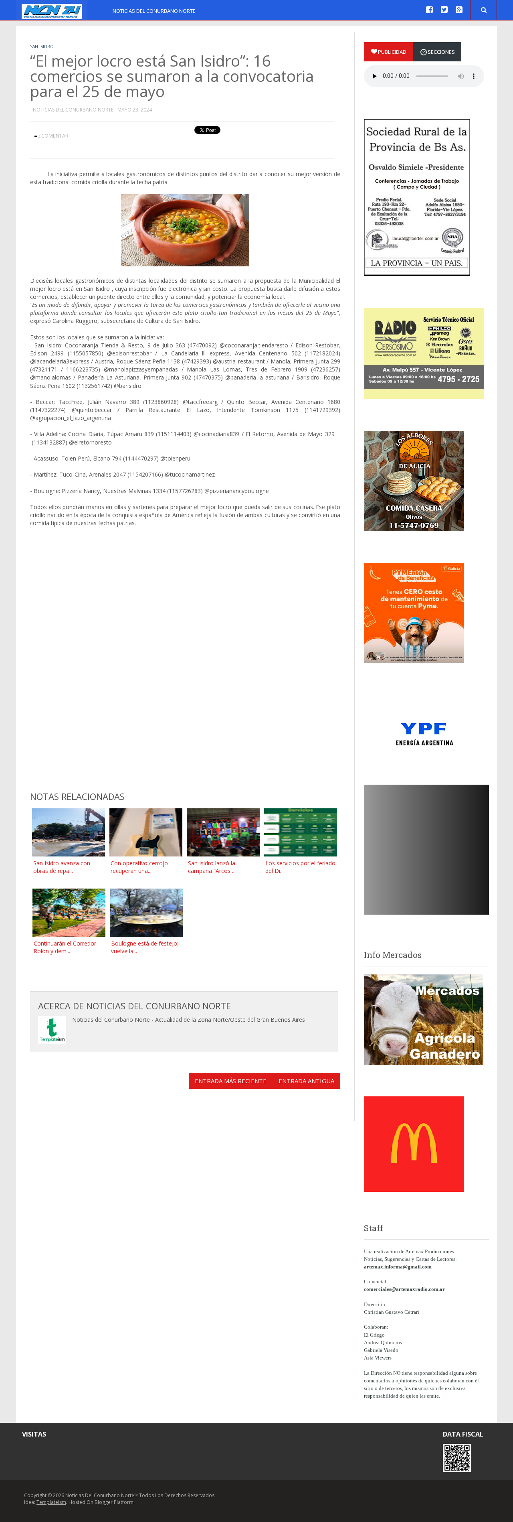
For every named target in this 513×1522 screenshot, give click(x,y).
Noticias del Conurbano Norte (154, 10)
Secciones (441, 51)
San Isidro (42, 46)
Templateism (51, 1502)
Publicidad (392, 51)
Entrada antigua (306, 1081)
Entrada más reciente (231, 1081)
